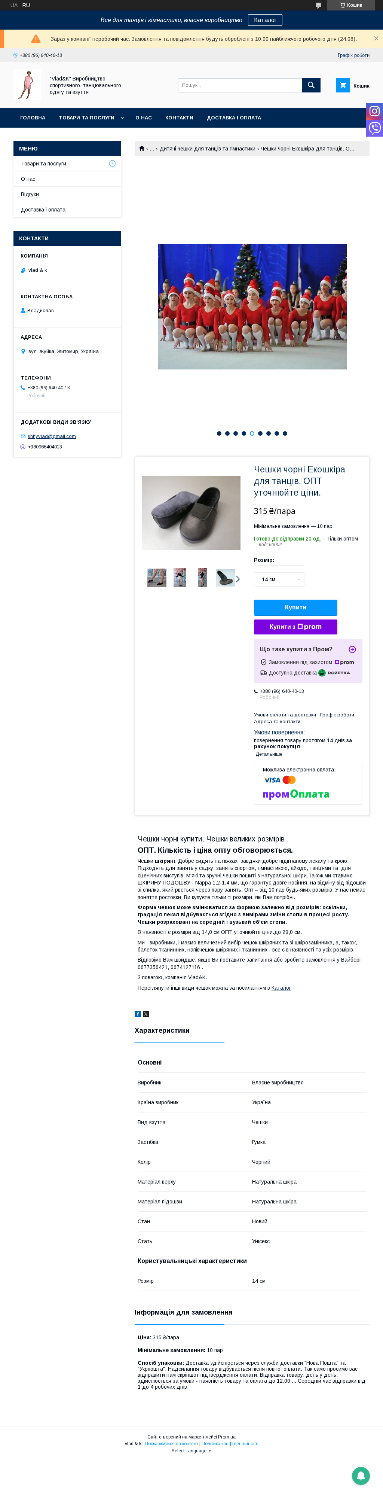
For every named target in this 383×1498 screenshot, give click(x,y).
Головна (32, 118)
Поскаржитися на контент (171, 1443)
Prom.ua (227, 1437)
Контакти (179, 118)
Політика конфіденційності (230, 1443)
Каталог (265, 20)
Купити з (282, 627)
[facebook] (138, 1015)
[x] (146, 1015)
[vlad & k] (27, 98)
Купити (295, 607)
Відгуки (30, 194)
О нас (143, 118)
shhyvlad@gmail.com (52, 436)
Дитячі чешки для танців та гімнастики (207, 149)
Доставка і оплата (234, 118)
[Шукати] (311, 85)
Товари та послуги (86, 118)
